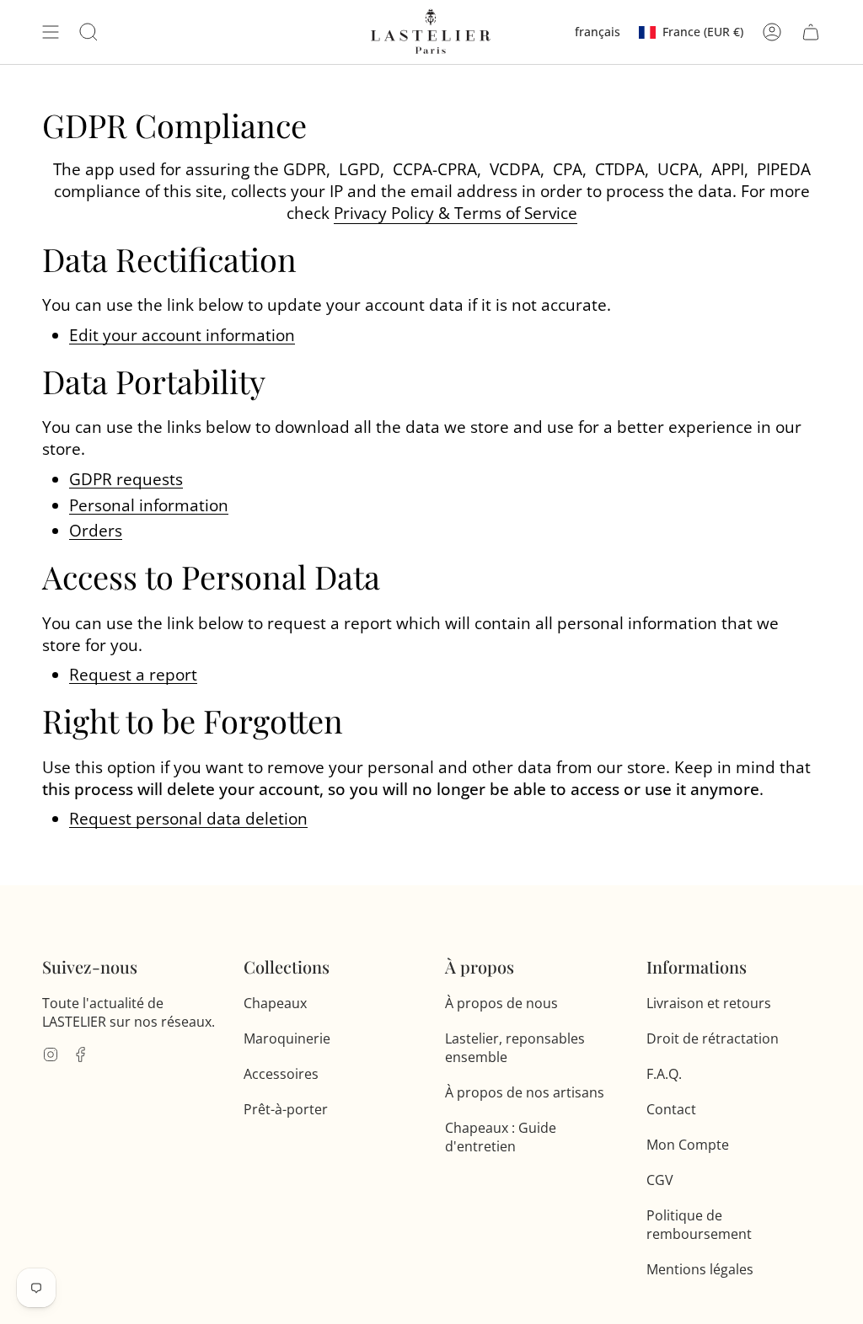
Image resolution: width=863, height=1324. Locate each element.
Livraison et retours (708, 1003)
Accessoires (281, 1074)
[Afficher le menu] (50, 32)
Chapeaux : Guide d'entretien (500, 1137)
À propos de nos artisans (524, 1092)
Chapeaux (275, 1003)
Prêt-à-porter (286, 1109)
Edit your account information (182, 336)
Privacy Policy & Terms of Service (455, 213)
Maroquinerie (287, 1038)
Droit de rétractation (712, 1038)
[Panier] (810, 32)
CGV (659, 1180)
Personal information (148, 506)
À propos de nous (501, 1003)
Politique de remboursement (699, 1224)
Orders (95, 531)
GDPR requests (126, 480)
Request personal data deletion (188, 819)
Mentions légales (699, 1269)
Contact (671, 1109)
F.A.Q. (664, 1074)
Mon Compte (687, 1144)
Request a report (133, 675)
